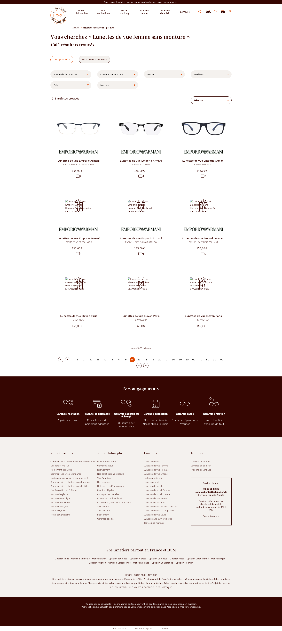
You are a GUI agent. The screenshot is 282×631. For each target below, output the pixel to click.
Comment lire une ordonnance (65, 474)
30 (173, 359)
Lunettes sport (151, 482)
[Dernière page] (146, 365)
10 (91, 359)
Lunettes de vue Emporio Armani (160, 506)
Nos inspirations (103, 12)
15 (125, 359)
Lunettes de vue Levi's (155, 515)
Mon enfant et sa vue (61, 470)
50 (187, 359)
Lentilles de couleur (201, 466)
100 (221, 359)
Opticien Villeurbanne (198, 558)
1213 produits (62, 59)
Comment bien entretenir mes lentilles (69, 486)
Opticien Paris (62, 558)
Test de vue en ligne (60, 498)
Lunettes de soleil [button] (165, 12)
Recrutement (103, 470)
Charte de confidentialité (109, 498)
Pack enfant (103, 515)
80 (207, 359)
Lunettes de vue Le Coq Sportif (159, 510)
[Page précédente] (67, 359)
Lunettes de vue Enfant (155, 474)
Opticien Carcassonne (119, 563)
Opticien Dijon (218, 558)
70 (200, 359)
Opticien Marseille (80, 558)
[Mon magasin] (215, 11)
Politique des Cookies (108, 494)
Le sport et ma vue (59, 466)
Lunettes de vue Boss (155, 502)
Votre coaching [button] (124, 12)
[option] (70, 74)
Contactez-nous (105, 466)
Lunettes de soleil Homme (157, 494)
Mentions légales (105, 490)
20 (159, 359)
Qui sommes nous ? (107, 461)
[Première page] (60, 359)
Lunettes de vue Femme (156, 466)
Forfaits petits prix (153, 478)
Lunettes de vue (152, 461)
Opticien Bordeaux (158, 558)
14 (118, 359)
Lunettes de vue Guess (155, 498)
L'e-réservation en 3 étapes (64, 490)
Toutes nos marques (154, 523)
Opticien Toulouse (118, 558)
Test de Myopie (57, 510)
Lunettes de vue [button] (144, 12)
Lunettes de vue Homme (156, 470)
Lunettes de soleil (153, 486)
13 (111, 359)
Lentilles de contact (201, 461)
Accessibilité (103, 510)
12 (105, 359)
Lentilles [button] (185, 11)
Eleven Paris (78, 317)
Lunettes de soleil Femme (157, 490)
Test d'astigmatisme (60, 515)
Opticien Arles (177, 558)
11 (98, 359)
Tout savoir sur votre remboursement (69, 478)
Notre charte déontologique (111, 486)
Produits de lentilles (201, 470)
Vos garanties (104, 478)
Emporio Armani (79, 162)
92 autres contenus (94, 59)
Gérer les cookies (106, 519)
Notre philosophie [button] (81, 12)
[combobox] (70, 74)
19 (152, 359)
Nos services (103, 482)
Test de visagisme (59, 494)
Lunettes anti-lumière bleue (158, 519)
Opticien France (141, 563)
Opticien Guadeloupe (162, 563)
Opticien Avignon (97, 563)
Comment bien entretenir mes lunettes (70, 482)
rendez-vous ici (170, 2)
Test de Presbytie (59, 506)
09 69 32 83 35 (211, 489)
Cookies (165, 628)
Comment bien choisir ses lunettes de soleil (72, 461)
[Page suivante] (139, 365)
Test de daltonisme (60, 502)
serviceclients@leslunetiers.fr (211, 492)
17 (139, 359)
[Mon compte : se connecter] (230, 11)
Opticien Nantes (138, 558)
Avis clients (103, 506)
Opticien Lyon (99, 558)
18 (146, 359)
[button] (222, 11)
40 (180, 359)
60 (194, 359)
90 (214, 359)
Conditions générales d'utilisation (114, 502)
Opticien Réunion (184, 563)
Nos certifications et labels (110, 474)
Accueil (75, 28)
